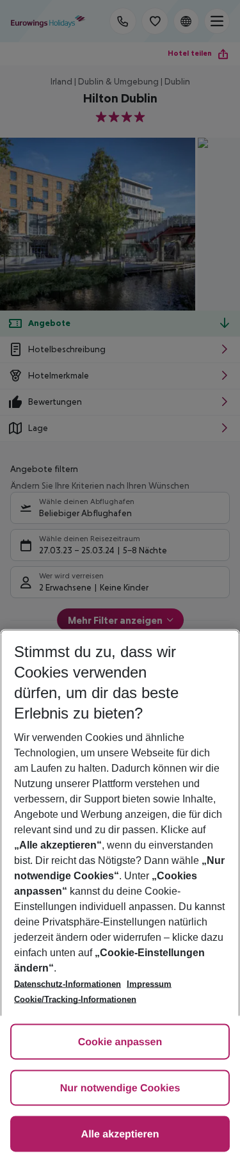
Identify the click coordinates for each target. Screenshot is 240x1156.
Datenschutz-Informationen (67, 984)
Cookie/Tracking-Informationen (75, 999)
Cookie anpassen (120, 1042)
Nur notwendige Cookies (120, 1088)
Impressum (149, 984)
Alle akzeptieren (120, 1134)
